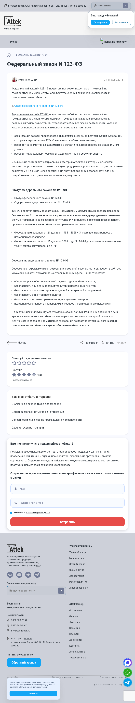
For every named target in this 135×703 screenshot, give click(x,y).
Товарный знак (77, 657)
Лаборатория (76, 576)
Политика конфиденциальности (67, 677)
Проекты (74, 634)
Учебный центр (77, 552)
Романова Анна (27, 80)
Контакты (74, 645)
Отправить (67, 522)
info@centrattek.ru (17, 5)
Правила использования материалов (110, 685)
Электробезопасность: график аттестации (38, 411)
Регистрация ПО (78, 581)
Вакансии (74, 628)
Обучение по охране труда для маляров (36, 404)
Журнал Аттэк (77, 651)
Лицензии (74, 622)
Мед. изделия (76, 558)
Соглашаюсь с (31, 513)
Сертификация (77, 564)
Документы (75, 640)
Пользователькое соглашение (114, 677)
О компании (75, 610)
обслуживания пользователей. (33, 687)
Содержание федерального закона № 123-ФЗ (42, 202)
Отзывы (73, 616)
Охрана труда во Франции (28, 427)
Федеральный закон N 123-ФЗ (30, 114)
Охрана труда (76, 570)
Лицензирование (78, 587)
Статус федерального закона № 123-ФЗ (38, 105)
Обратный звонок (24, 662)
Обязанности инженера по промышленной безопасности (47, 419)
